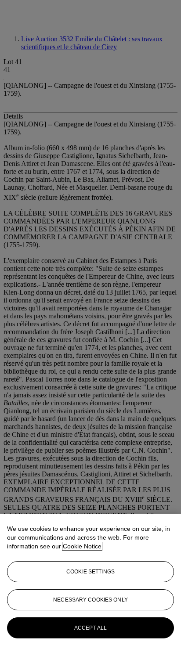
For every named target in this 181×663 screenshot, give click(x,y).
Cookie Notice (82, 546)
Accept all (90, 628)
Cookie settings (90, 572)
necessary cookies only (90, 600)
